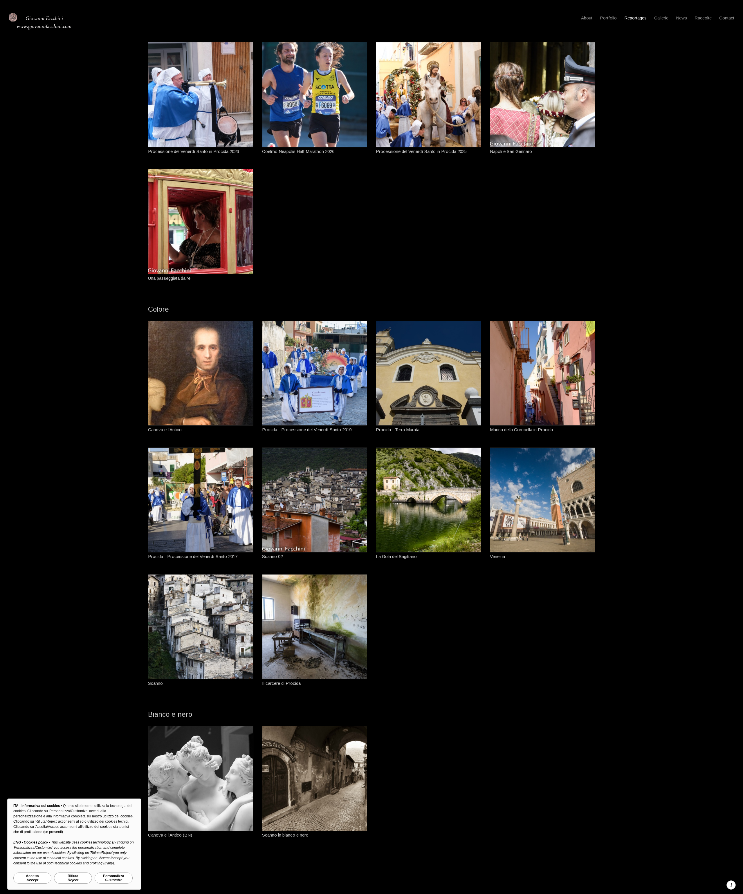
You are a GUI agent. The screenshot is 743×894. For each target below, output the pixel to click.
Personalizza (113, 878)
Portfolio (608, 17)
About (586, 17)
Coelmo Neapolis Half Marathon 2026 (298, 151)
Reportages (635, 17)
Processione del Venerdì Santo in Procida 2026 (193, 151)
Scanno (155, 683)
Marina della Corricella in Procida (521, 429)
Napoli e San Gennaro (511, 151)
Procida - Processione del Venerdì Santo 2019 (306, 429)
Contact (726, 17)
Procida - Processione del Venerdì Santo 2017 (192, 556)
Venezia (497, 556)
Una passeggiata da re (169, 278)
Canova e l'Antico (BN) (170, 834)
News (681, 17)
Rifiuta (73, 878)
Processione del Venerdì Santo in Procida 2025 (421, 151)
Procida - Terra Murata (397, 429)
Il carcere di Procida (281, 683)
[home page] (43, 28)
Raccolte (703, 17)
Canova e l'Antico (165, 429)
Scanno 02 (272, 556)
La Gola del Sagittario (396, 556)
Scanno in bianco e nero (285, 834)
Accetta (32, 878)
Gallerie (661, 17)
